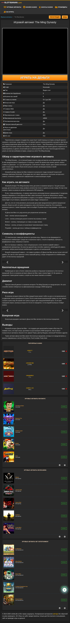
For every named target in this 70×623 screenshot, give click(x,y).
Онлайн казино (31, 7)
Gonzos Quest (18, 586)
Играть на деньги (35, 77)
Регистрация (54, 17)
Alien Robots (18, 548)
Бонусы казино (47, 7)
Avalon (17, 527)
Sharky (17, 430)
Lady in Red (18, 489)
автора (56, 614)
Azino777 (29, 350)
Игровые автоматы (13, 7)
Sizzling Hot (18, 456)
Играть (64, 406)
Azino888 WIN (30, 363)
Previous (60, 465)
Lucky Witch (18, 514)
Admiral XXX (30, 388)
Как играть (10, 12)
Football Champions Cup (21, 573)
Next (65, 465)
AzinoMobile (30, 375)
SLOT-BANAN (13, 2)
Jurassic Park (18, 477)
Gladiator (17, 502)
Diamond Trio (18, 405)
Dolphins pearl (18, 418)
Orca (16, 443)
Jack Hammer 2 (19, 598)
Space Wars (18, 561)
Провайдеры (62, 7)
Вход (65, 17)
